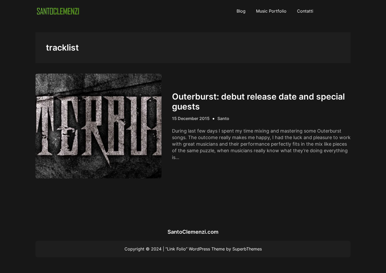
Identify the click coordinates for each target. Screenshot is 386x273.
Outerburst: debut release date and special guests (258, 102)
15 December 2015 (191, 118)
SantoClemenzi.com (193, 232)
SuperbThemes (247, 249)
